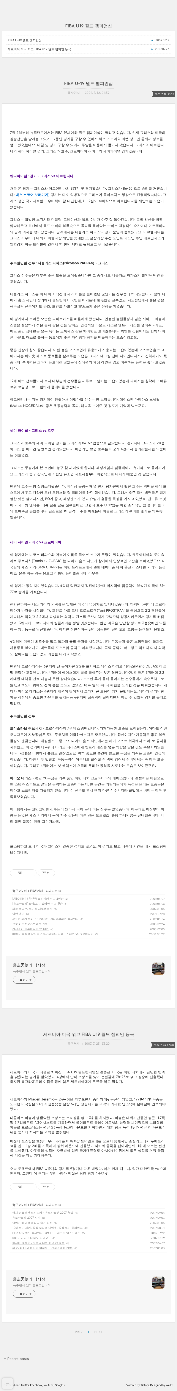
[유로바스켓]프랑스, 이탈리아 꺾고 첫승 (37, 903)
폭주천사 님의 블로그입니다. (32, 971)
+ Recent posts (16, 1359)
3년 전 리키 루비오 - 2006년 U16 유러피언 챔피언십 (45, 919)
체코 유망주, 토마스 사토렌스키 (32, 908)
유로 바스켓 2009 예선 (26, 923)
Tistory (145, 1385)
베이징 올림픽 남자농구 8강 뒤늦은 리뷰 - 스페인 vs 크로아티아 (52, 934)
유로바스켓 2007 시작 (26, 1217)
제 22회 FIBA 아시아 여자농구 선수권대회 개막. (42, 1248)
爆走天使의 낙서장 (29, 965)
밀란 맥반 (18, 913)
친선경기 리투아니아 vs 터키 (30, 929)
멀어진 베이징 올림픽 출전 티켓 (32, 1222)
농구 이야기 (20, 890)
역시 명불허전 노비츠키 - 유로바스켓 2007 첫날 (42, 1212)
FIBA (33, 890)
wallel (169, 1385)
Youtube (49, 1385)
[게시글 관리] (31, 873)
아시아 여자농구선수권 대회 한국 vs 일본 (38, 1243)
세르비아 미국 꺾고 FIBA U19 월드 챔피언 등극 (39, 49)
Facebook (36, 1385)
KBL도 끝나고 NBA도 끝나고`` (31, 1237)
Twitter (25, 1385)
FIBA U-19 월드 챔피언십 (25, 40)
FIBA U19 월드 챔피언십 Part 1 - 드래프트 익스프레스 (46, 1233)
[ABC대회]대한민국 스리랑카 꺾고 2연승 (38, 898)
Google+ (60, 1385)
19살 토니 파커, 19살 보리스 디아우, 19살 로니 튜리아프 (47, 1227)
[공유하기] (26, 873)
